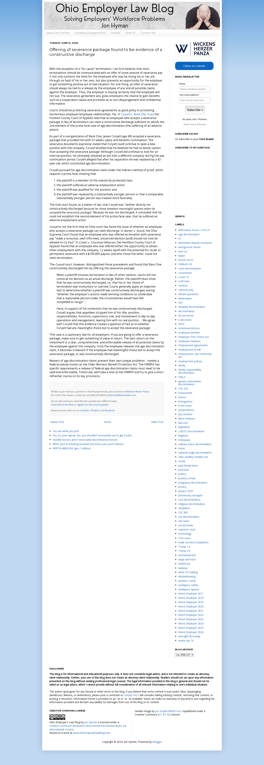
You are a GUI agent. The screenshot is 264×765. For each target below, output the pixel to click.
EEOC (181, 324)
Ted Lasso (184, 538)
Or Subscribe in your (194, 139)
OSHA (181, 461)
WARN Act (184, 563)
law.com (183, 423)
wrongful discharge (189, 636)
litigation (183, 435)
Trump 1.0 (184, 546)
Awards (115, 32)
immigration (185, 401)
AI (179, 238)
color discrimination (189, 268)
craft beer (184, 281)
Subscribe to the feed (62, 404)
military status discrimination (195, 444)
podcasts (183, 469)
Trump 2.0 (184, 550)
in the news (185, 405)
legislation (184, 427)
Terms (193, 124)
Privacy (202, 124)
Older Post (157, 422)
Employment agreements (193, 345)
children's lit (185, 264)
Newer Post (57, 422)
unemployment (187, 555)
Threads (94, 410)
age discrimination (189, 234)
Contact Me (148, 32)
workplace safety (188, 585)
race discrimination (189, 499)
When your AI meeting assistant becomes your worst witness (88, 444)
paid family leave (188, 465)
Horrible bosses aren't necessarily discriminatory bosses (85, 439)
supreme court (186, 529)
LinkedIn (84, 410)
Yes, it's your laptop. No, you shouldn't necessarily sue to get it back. (92, 435)
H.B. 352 (183, 388)
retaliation (184, 508)
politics (182, 474)
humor (182, 397)
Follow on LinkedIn (194, 66)
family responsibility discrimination (189, 371)
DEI (180, 302)
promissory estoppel (190, 495)
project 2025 (185, 491)
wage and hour (187, 559)
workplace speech (188, 589)
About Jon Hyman (58, 32)
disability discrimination (191, 307)
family (181, 365)
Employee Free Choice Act (193, 337)
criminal (182, 285)
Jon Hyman (90, 722)
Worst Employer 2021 (190, 610)
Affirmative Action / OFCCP (194, 230)
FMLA (181, 377)
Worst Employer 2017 (190, 593)
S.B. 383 (183, 512)
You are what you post (66, 431)
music (181, 448)
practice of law (186, 478)
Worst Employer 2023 (190, 619)
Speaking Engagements (90, 32)
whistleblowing (186, 576)
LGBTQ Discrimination (191, 431)
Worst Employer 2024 (190, 623)
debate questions (188, 294)
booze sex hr (185, 260)
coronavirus (185, 272)
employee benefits (189, 332)
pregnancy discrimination (192, 482)
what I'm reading (188, 572)
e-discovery (185, 319)
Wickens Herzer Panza (137, 391)
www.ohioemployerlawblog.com (91, 732)
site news (183, 521)
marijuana (184, 440)
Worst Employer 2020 (190, 606)
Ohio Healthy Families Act (193, 457)
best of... (183, 251)
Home (107, 422)
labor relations (186, 418)
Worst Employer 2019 (190, 602)
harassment (185, 393)
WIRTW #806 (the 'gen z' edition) (72, 448)
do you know (185, 315)
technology (184, 533)
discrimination (186, 311)
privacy (182, 486)
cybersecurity (186, 289)
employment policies (190, 361)
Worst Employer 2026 (190, 632)
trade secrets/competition (193, 542)
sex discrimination (188, 516)
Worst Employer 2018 (190, 598)
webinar (182, 568)
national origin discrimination (195, 452)
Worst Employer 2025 (190, 627)
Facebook (109, 410)
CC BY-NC (164, 714)
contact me (130, 695)
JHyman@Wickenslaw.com (122, 395)
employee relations (189, 341)
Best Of (130, 32)
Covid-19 (183, 277)
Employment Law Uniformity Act (195, 355)
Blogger (157, 741)
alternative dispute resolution (195, 242)
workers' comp (187, 580)
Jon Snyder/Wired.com (168, 711)
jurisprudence (186, 410)
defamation (185, 298)
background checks (189, 247)
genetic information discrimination (189, 383)
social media (185, 525)
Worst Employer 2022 (190, 615)
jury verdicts (185, 414)
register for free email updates (92, 404)
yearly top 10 (185, 640)
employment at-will (189, 349)
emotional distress (189, 328)
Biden (181, 255)
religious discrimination (191, 504)
